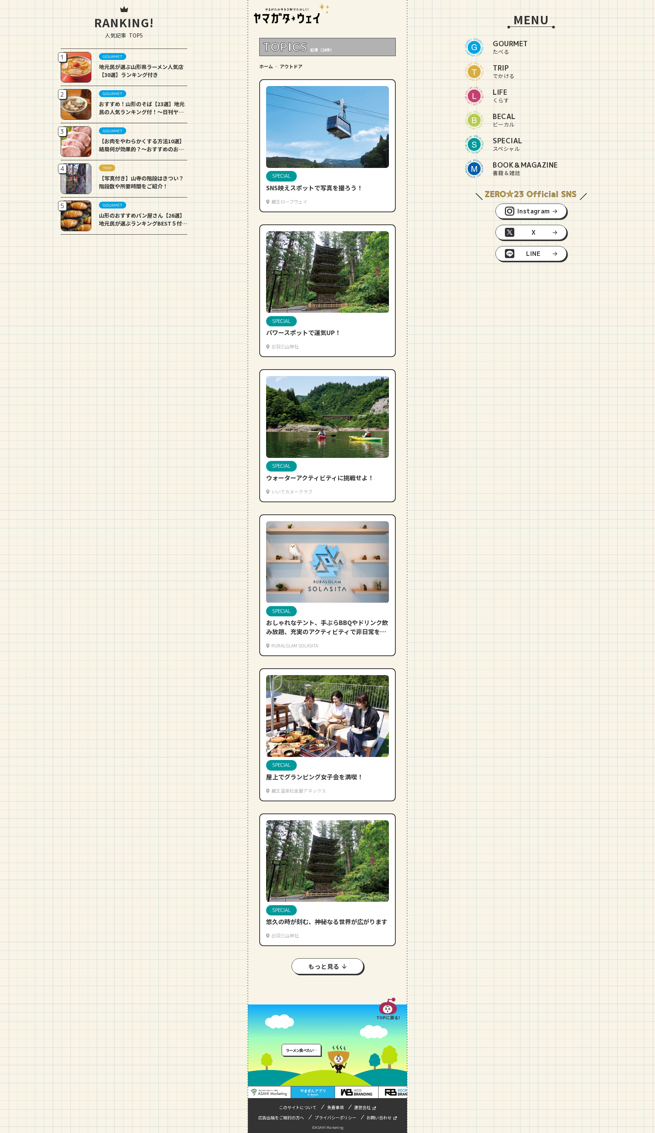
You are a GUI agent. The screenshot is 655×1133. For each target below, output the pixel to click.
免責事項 (335, 1107)
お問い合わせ (379, 1117)
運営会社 (362, 1107)
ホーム (266, 66)
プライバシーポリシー (335, 1117)
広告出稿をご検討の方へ (281, 1117)
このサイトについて (298, 1107)
